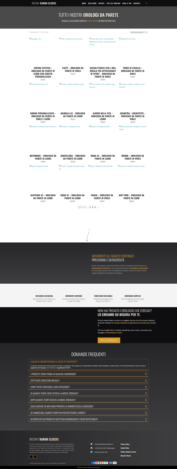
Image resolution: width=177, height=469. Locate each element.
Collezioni (92, 3)
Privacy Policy (125, 444)
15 (92, 207)
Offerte (102, 3)
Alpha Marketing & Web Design (92, 467)
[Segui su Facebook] (31, 457)
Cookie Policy (125, 448)
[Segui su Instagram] (35, 457)
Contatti (136, 3)
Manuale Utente (126, 455)
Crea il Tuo (126, 3)
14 (90, 207)
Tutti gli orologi (113, 3)
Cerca (109, 228)
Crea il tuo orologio (108, 340)
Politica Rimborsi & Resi (128, 452)
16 (95, 207)
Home (84, 3)
